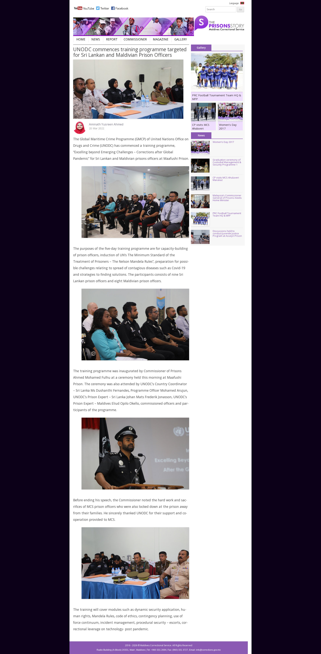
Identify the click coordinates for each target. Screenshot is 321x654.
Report (112, 39)
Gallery (180, 39)
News (95, 39)
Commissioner (135, 39)
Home (80, 39)
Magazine (160, 39)
